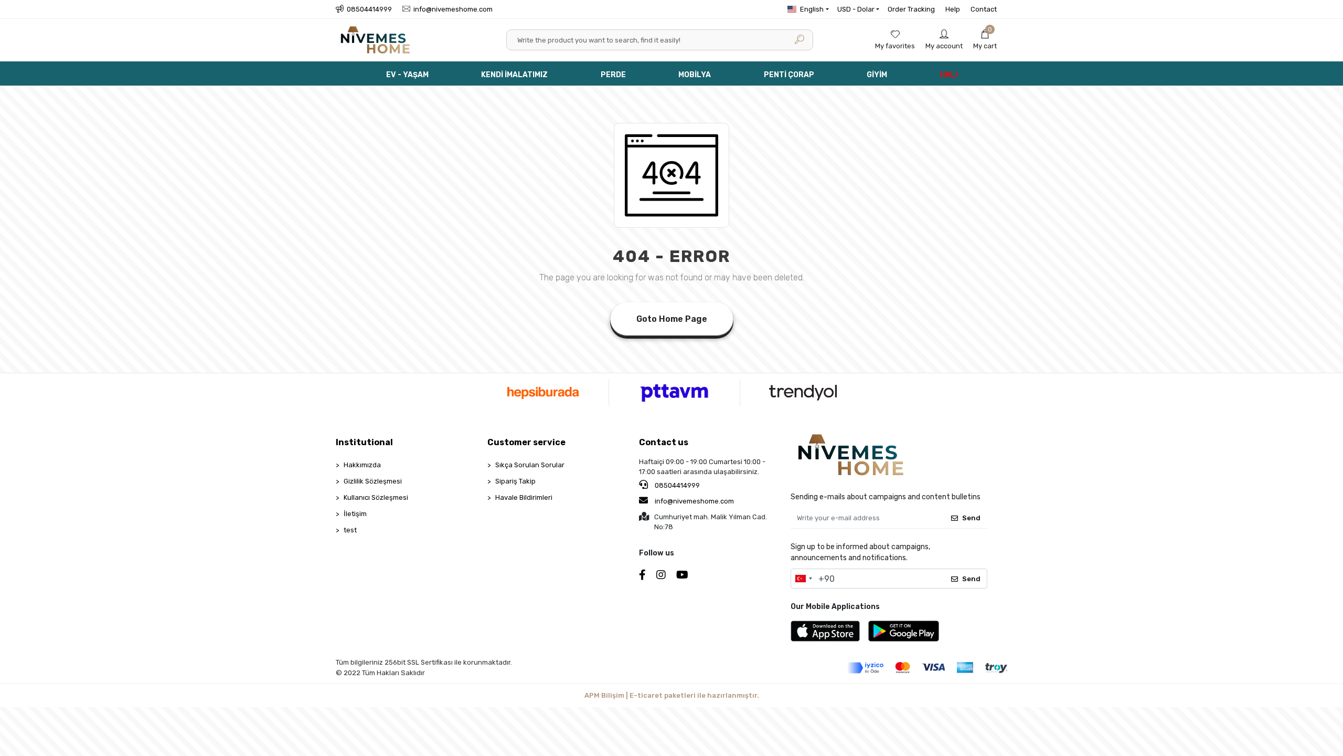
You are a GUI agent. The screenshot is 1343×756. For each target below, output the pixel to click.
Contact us (663, 442)
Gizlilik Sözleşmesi (373, 481)
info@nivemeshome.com (694, 501)
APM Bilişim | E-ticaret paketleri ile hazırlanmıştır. (671, 695)
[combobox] (803, 578)
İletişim (355, 514)
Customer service (526, 442)
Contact (984, 9)
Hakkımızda (362, 465)
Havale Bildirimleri (523, 497)
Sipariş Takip (515, 481)
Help (952, 9)
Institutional (364, 442)
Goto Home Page (671, 319)
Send (971, 518)
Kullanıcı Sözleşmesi (376, 497)
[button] (985, 40)
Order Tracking (911, 9)
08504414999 (676, 485)
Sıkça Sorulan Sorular (529, 465)
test (350, 530)
